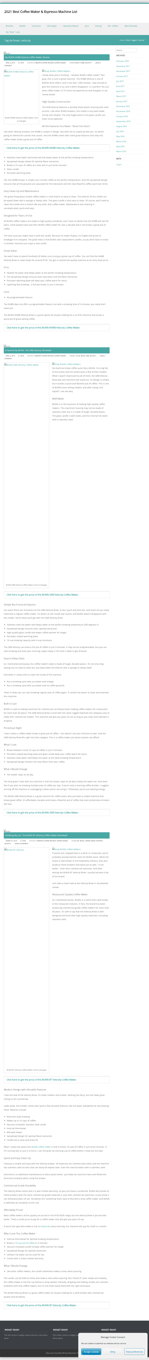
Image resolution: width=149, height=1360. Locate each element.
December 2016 (123, 106)
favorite (99, 841)
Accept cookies (91, 1351)
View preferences (134, 1351)
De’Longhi (52, 26)
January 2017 (121, 101)
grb (87, 356)
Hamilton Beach (70, 26)
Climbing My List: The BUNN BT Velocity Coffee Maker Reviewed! (36, 835)
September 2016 (123, 121)
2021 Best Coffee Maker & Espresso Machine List (40, 11)
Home (122, 40)
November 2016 (123, 111)
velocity (88, 63)
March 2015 (121, 151)
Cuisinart (36, 26)
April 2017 (120, 91)
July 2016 (120, 131)
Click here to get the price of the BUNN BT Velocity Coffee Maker (41, 1079)
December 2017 (123, 66)
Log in (118, 164)
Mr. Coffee (113, 26)
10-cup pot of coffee (25, 1243)
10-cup (77, 356)
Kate (22, 63)
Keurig (98, 26)
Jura (87, 26)
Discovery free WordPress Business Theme (64, 1353)
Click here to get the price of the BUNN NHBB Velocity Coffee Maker (43, 148)
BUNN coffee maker (41, 1146)
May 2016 (120, 136)
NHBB (82, 63)
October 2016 (122, 116)
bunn (77, 63)
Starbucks (45, 1226)
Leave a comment (21, 844)
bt (78, 841)
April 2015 (120, 146)
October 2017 (122, 76)
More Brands (131, 26)
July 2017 (120, 81)
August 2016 (121, 126)
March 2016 (121, 141)
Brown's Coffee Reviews (44, 63)
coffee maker (90, 841)
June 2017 (120, 86)
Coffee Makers (60, 63)
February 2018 (122, 61)
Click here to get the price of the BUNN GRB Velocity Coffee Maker (42, 594)
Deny (112, 1351)
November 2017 (123, 71)
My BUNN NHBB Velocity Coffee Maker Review (27, 57)
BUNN (22, 26)
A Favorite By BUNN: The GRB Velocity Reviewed (28, 350)
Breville (9, 26)
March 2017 (121, 96)
